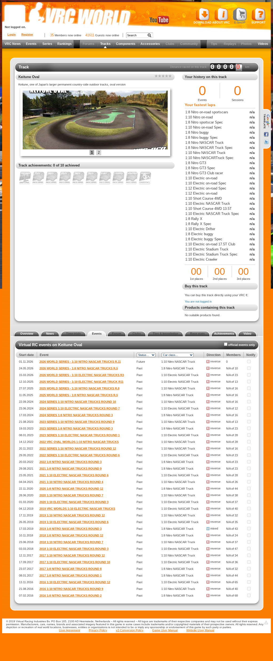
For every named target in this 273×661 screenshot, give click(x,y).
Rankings (64, 44)
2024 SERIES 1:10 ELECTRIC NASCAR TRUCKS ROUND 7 (79, 408)
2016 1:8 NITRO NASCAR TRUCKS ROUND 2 (70, 595)
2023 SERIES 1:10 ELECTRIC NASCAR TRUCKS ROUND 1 (79, 435)
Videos (263, 44)
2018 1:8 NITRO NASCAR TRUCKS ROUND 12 (71, 535)
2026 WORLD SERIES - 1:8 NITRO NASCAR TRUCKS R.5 (78, 368)
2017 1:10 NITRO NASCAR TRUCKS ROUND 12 (72, 555)
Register (27, 34)
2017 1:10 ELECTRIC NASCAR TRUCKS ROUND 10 (74, 562)
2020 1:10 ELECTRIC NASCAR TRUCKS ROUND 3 (74, 502)
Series (47, 44)
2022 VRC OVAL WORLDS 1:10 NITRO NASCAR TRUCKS (79, 441)
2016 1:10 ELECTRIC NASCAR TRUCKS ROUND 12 (74, 582)
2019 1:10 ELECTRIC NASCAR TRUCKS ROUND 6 (74, 522)
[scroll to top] (266, 622)
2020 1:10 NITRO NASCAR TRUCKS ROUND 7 (71, 495)
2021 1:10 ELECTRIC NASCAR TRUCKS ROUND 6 (74, 475)
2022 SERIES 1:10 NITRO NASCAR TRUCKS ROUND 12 (77, 448)
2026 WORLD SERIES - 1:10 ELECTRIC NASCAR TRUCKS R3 (81, 375)
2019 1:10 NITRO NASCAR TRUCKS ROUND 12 (72, 515)
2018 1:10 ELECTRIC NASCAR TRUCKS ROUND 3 (74, 548)
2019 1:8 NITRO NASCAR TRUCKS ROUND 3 (70, 528)
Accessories (150, 44)
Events (31, 44)
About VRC (221, 22)
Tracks (105, 44)
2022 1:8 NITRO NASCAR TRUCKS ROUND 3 (70, 461)
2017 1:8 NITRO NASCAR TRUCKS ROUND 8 (70, 568)
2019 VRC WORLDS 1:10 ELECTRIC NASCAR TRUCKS (77, 508)
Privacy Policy (98, 630)
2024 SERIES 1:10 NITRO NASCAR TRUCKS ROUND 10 (77, 401)
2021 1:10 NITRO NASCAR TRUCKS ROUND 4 (71, 482)
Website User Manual (200, 630)
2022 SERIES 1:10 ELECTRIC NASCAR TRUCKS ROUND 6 (79, 455)
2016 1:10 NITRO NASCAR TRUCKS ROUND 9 (71, 588)
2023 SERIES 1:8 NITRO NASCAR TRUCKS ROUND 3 (76, 428)
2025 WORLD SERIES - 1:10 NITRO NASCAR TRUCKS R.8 (79, 388)
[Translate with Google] (266, 121)
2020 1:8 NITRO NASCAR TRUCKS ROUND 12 (71, 488)
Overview (26, 333)
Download (202, 22)
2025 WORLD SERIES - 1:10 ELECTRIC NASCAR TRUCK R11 (81, 381)
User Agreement (69, 630)
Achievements (224, 333)
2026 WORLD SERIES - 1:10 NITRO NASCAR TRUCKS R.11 (80, 361)
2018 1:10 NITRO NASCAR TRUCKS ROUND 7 (71, 542)
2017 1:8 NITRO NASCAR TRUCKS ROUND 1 (70, 575)
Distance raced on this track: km (209, 67)
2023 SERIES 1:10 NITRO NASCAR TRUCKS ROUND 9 (76, 421)
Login (11, 34)
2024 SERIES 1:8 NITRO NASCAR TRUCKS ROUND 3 (76, 415)
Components (125, 44)
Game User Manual (165, 630)
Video (247, 333)
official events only (241, 344)
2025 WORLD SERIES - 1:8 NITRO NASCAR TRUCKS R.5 (78, 395)
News (50, 333)
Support (258, 22)
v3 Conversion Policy (129, 630)
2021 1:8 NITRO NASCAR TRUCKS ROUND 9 (70, 468)
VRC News (13, 44)
